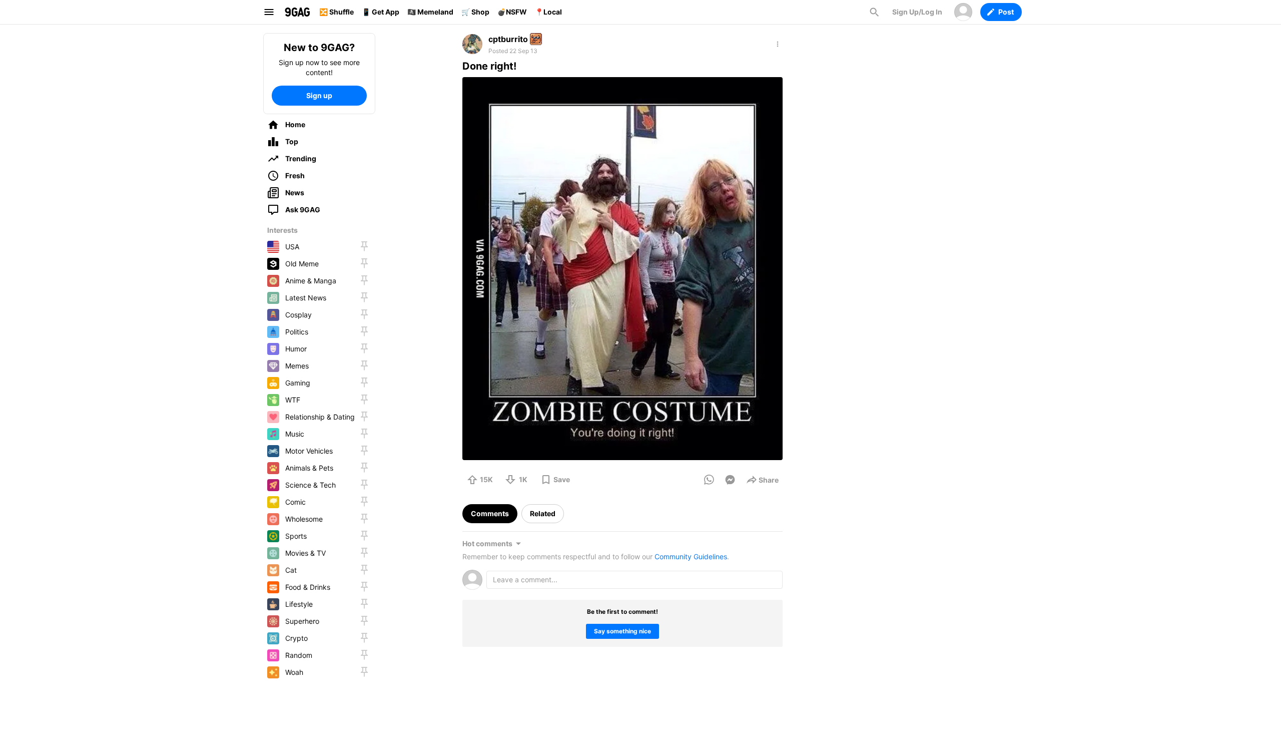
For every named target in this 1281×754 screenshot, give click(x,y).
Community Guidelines (691, 556)
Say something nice (622, 631)
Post (1006, 12)
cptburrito (508, 39)
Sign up (319, 95)
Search (874, 12)
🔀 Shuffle (336, 12)
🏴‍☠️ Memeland (430, 12)
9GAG (297, 12)
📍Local (548, 12)
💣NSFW (512, 12)
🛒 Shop (475, 12)
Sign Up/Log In (917, 12)
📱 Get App (380, 12)
